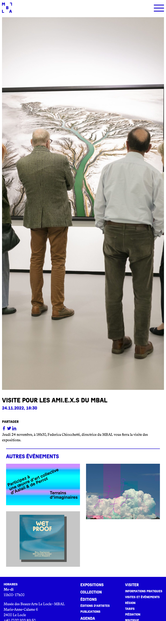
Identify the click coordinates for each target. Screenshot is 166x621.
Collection (91, 592)
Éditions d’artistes (95, 606)
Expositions (92, 585)
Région (130, 603)
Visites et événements (142, 597)
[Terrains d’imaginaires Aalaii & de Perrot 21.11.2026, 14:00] (43, 484)
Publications (90, 612)
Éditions (88, 599)
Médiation (132, 614)
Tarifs (130, 609)
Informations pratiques (143, 591)
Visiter (132, 585)
